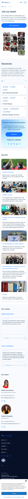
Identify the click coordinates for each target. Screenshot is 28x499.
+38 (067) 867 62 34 (8, 395)
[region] (10, 81)
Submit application (14, 25)
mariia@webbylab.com (9, 397)
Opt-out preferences (8, 497)
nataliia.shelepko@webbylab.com (11, 423)
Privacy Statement (17, 497)
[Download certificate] (3, 460)
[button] (26, 480)
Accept (14, 493)
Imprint (22, 497)
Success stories (5, 443)
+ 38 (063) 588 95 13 (8, 421)
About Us (3, 440)
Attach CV (14, 134)
